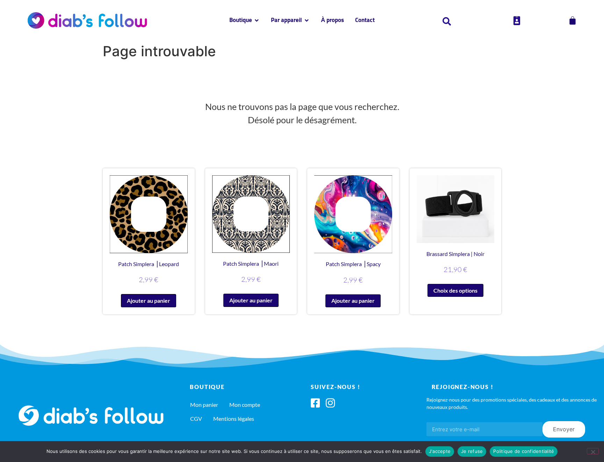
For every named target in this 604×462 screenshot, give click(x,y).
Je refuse (472, 451)
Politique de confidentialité (523, 451)
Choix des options (455, 290)
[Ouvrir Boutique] (257, 20)
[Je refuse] (593, 451)
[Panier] (572, 20)
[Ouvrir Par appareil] (307, 20)
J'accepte (440, 451)
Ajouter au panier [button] (148, 300)
